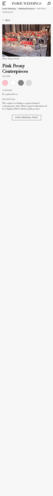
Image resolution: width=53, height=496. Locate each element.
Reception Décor (10, 94)
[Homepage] (26, 3)
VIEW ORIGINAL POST (26, 117)
